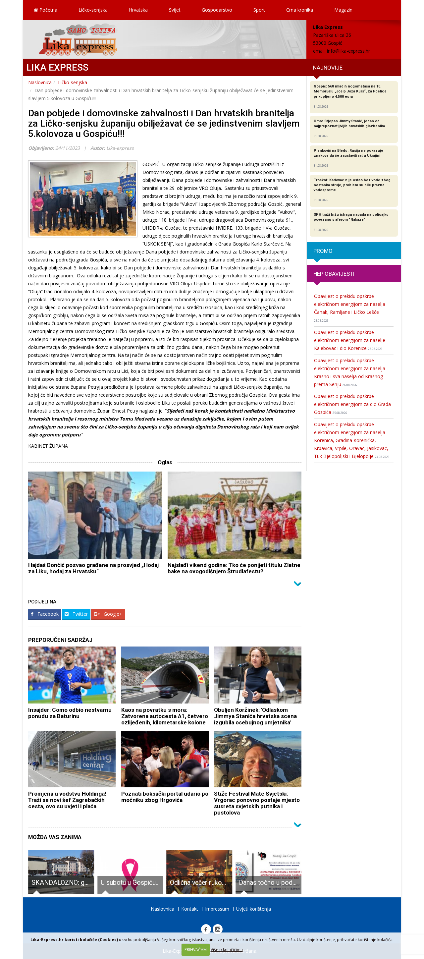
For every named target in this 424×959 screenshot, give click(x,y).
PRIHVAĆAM (196, 949)
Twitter (79, 614)
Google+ (112, 614)
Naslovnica (40, 82)
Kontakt (189, 909)
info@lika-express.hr (348, 51)
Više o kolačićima (227, 949)
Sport (259, 10)
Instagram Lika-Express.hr (218, 929)
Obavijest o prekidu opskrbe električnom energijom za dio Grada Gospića (352, 404)
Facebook (47, 614)
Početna (47, 10)
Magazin (343, 10)
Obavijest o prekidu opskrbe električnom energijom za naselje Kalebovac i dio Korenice (349, 340)
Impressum (217, 909)
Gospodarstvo (217, 10)
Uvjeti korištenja (253, 909)
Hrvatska (138, 10)
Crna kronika (299, 10)
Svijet (175, 10)
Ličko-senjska (93, 10)
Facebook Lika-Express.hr (206, 929)
